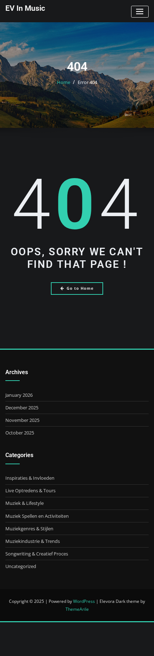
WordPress (84, 601)
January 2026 (19, 395)
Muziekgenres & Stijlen (29, 528)
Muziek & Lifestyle (24, 503)
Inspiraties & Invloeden (29, 478)
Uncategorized (20, 566)
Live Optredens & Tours (30, 490)
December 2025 (21, 407)
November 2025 (22, 420)
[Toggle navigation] (140, 12)
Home (63, 82)
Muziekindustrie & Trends (32, 541)
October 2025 (19, 432)
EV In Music (25, 8)
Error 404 (87, 82)
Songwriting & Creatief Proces (36, 553)
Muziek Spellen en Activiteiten (37, 516)
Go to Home (80, 288)
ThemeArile (77, 609)
